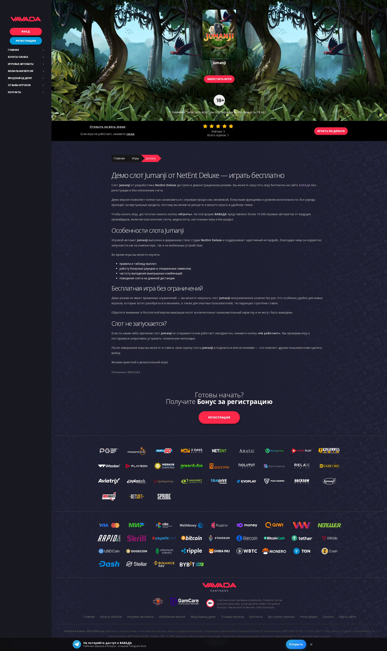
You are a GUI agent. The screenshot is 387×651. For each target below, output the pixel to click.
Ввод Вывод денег (20, 78)
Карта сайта (347, 617)
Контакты (14, 92)
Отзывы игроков (19, 85)
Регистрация (26, 41)
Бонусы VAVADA (18, 57)
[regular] (218, 126)
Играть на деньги (331, 131)
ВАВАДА (304, 185)
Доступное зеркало (281, 617)
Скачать (328, 617)
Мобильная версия (20, 71)
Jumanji (151, 158)
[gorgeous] (231, 126)
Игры (135, 158)
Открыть (296, 644)
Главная (13, 50)
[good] (224, 126)
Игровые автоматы (21, 64)
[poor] (211, 126)
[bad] (205, 126)
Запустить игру (219, 79)
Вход (26, 31)
